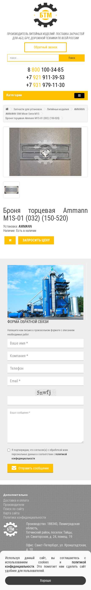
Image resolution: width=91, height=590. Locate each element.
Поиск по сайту (13, 509)
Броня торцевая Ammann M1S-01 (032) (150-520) (32, 118)
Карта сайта (11, 513)
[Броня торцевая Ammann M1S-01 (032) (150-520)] (45, 152)
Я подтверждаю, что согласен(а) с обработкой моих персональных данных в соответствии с (40, 454)
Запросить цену (36, 240)
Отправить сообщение (33, 468)
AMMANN (79, 109)
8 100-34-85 (45, 69)
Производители (13, 505)
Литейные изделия (58, 109)
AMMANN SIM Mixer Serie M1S (22, 113)
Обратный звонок (45, 47)
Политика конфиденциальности (24, 517)
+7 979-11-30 (45, 85)
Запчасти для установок (28, 109)
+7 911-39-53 (45, 77)
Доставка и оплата (16, 500)
